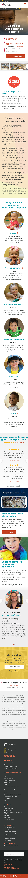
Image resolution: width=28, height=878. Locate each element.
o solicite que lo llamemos (13, 671)
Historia (6, 836)
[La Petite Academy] (5, 5)
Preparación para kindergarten (12, 786)
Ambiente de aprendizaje (10, 768)
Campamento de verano (10, 796)
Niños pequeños (8, 776)
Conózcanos (9, 825)
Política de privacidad (9, 865)
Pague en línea (10, 750)
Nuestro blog (9, 843)
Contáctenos (19, 46)
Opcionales (7, 798)
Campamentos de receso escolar (12, 794)
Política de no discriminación (11, 868)
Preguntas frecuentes (9, 838)
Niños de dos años (8, 778)
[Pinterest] (11, 756)
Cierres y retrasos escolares (11, 821)
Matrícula (6, 815)
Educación (8, 761)
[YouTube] (14, 756)
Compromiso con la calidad (11, 766)
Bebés (6, 775)
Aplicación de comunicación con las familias (13, 813)
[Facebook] (5, 756)
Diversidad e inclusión (9, 827)
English (8, 752)
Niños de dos (13, 304)
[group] (5, 66)
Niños (13, 268)
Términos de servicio (9, 867)
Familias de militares (9, 819)
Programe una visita (11, 749)
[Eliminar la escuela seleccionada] (1, 8)
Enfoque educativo (9, 763)
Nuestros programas (12, 773)
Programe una (14, 56)
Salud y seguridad (8, 810)
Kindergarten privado (9, 788)
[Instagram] (8, 756)
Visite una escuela (8, 808)
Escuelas (7, 804)
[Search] (22, 854)
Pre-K (5, 784)
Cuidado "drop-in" (8, 792)
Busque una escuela (9, 806)
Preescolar (13, 339)
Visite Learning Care (9, 864)
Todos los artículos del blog (11, 845)
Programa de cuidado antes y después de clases (11, 790)
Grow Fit (6, 800)
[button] (13, 644)
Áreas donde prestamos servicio (12, 870)
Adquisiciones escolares (10, 831)
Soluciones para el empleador (11, 833)
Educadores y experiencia (10, 764)
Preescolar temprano (9, 780)
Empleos (6, 829)
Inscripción (7, 817)
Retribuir (6, 834)
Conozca (8, 532)
